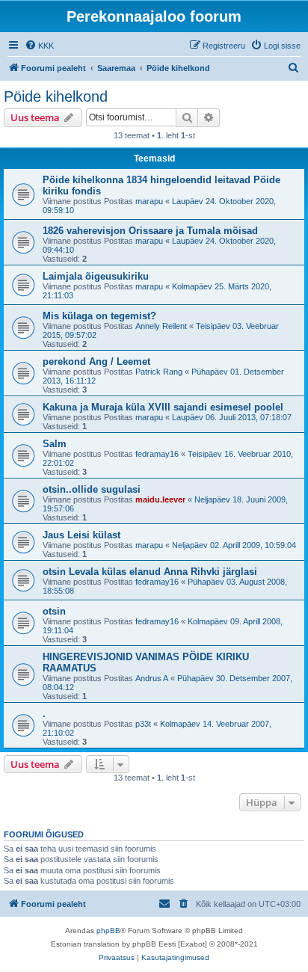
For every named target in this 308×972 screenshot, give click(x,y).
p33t (143, 723)
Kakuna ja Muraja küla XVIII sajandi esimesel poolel (163, 407)
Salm (55, 443)
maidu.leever (160, 499)
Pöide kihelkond (56, 96)
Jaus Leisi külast (81, 535)
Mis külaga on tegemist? (99, 316)
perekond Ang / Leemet (96, 361)
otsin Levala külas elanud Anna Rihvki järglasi (150, 571)
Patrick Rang (158, 371)
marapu (149, 201)
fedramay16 (157, 453)
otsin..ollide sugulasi (92, 489)
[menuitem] (39, 46)
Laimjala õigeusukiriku (96, 276)
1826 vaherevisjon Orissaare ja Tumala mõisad (150, 230)
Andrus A (151, 678)
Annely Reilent (161, 326)
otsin (54, 611)
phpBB (108, 930)
